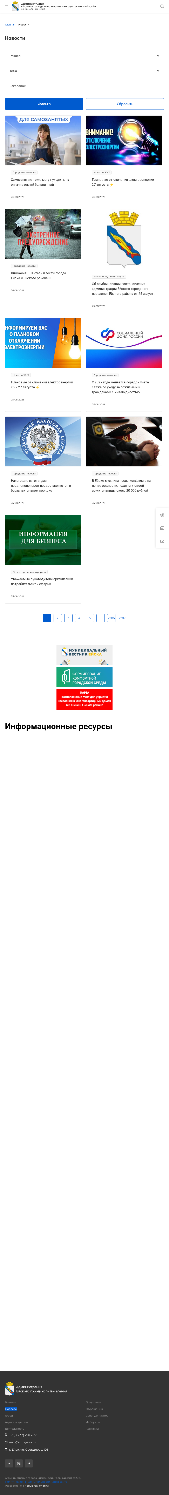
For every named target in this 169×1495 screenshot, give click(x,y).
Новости (11, 1409)
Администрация (16, 1422)
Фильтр (44, 104)
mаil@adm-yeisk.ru (22, 1442)
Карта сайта (59, 1481)
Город (9, 1415)
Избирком (93, 1422)
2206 (111, 618)
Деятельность (14, 1428)
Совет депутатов (97, 1415)
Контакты (92, 1428)
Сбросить (125, 104)
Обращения (94, 1409)
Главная (10, 1402)
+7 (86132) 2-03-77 (23, 1435)
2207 (122, 618)
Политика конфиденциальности (27, 1481)
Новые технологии (37, 1485)
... (101, 618)
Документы (93, 1402)
